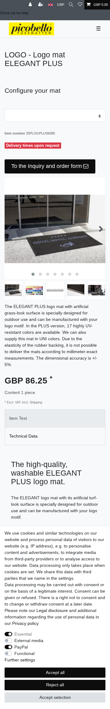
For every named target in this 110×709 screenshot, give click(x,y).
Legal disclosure (52, 610)
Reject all (55, 684)
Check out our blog (14, 13)
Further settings (20, 659)
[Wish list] (80, 5)
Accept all (55, 672)
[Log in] (31, 5)
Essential (23, 634)
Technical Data (23, 436)
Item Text (18, 418)
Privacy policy (25, 623)
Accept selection (55, 697)
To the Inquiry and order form (46, 166)
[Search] (71, 5)
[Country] (50, 5)
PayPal (21, 647)
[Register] (41, 5)
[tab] (55, 418)
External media (28, 640)
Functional (24, 653)
